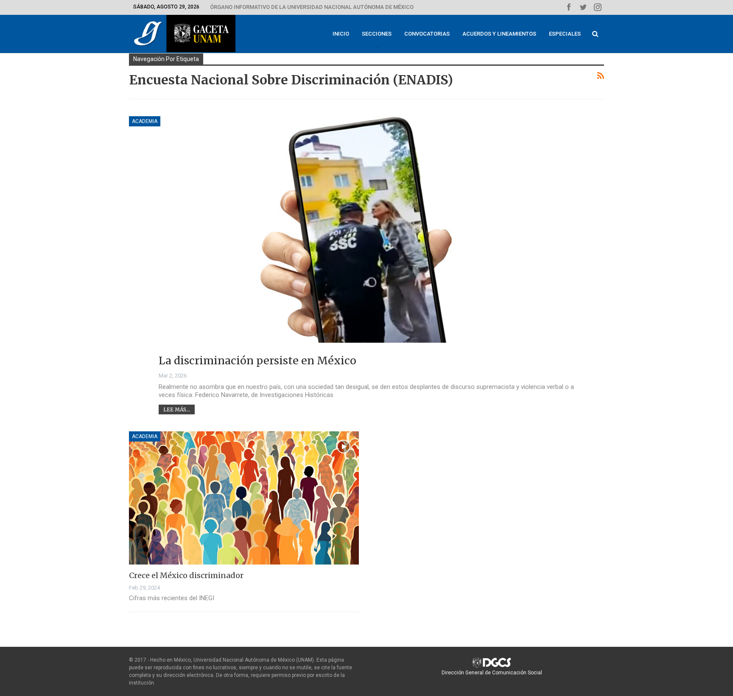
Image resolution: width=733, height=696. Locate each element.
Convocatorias (427, 34)
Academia (144, 121)
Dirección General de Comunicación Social (492, 673)
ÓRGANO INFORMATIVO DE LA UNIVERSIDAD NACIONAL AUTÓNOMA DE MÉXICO (312, 7)
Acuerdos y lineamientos (499, 34)
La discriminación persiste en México (257, 360)
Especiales (565, 34)
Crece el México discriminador (186, 575)
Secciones (377, 34)
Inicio (341, 34)
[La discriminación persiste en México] (366, 246)
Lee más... (176, 409)
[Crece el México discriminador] (244, 498)
